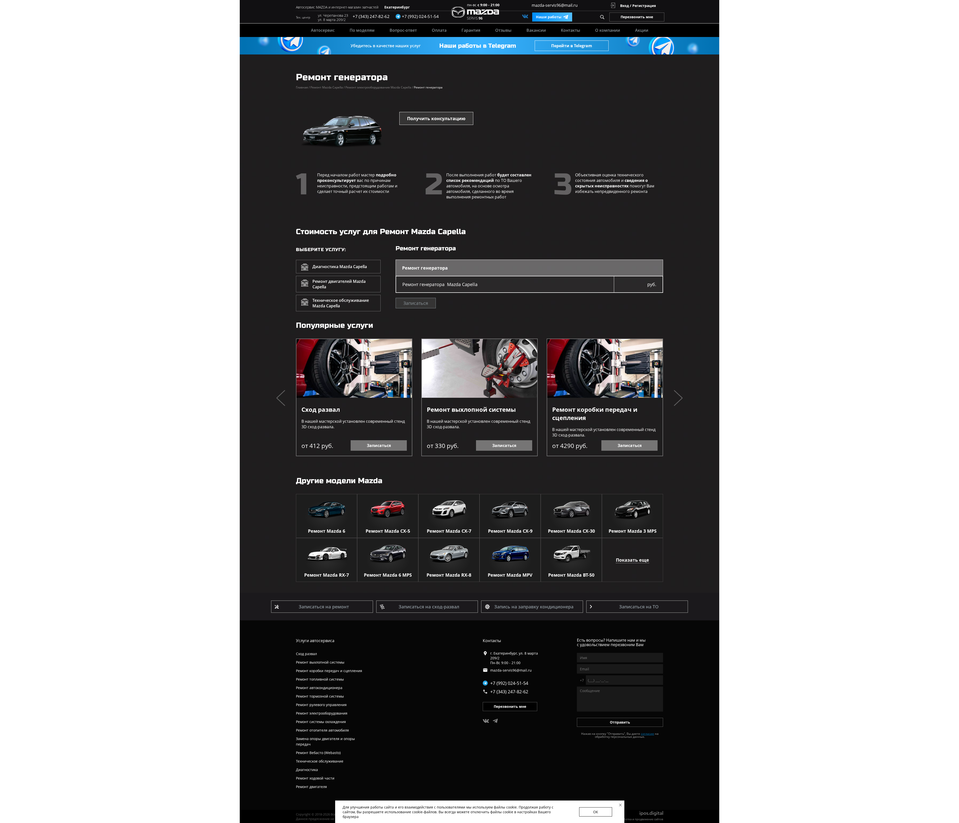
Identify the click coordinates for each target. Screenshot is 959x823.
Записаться (415, 303)
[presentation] (280, 398)
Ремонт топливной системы (320, 679)
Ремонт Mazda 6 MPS (388, 575)
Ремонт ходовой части (315, 778)
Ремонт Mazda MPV (510, 575)
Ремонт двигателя (311, 786)
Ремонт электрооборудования (321, 713)
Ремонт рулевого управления (321, 704)
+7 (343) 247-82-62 (371, 16)
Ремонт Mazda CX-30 (571, 531)
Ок (595, 812)
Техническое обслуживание (319, 761)
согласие (647, 734)
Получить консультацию (436, 118)
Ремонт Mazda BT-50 (571, 575)
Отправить (620, 722)
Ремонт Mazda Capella (327, 87)
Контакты (570, 30)
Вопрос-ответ (403, 30)
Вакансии (536, 30)
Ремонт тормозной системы (320, 696)
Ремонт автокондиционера (319, 687)
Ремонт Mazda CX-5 (388, 531)
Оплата (439, 30)
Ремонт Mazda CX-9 (510, 531)
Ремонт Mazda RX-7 (326, 575)
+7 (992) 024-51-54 (509, 683)
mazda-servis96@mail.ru (555, 5)
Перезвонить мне (637, 16)
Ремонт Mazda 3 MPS (633, 531)
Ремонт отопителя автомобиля (322, 730)
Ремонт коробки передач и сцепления (594, 413)
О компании (607, 30)
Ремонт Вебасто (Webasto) (318, 752)
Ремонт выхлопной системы (471, 409)
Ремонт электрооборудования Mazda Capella (379, 87)
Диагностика (307, 769)
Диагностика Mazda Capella (339, 266)
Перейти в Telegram (571, 45)
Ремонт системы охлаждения (321, 721)
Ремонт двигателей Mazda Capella (339, 284)
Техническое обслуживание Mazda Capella (340, 303)
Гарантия (471, 30)
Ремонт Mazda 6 (326, 531)
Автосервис (323, 30)
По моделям (362, 30)
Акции (641, 30)
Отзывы (503, 30)
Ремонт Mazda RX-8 (449, 575)
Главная (303, 87)
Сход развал (320, 409)
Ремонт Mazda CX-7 (449, 531)
